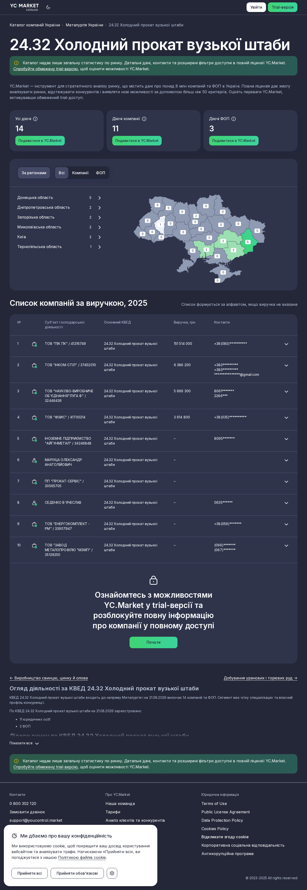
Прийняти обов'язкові (77, 873)
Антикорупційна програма (227, 853)
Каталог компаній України (35, 25)
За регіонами (34, 172)
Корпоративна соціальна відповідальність (242, 845)
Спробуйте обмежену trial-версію (45, 68)
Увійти (256, 7)
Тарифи (113, 811)
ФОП (100, 172)
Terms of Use (214, 803)
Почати (153, 642)
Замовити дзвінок (27, 811)
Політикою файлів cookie (82, 857)
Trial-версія (283, 7)
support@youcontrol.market (36, 820)
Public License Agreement (225, 811)
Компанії (80, 172)
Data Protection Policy (222, 820)
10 (126, 550)
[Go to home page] (25, 7)
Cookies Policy (215, 828)
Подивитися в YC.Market (40, 141)
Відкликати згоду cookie (225, 836)
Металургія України (84, 25)
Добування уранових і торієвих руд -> (260, 678)
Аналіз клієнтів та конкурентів (135, 820)
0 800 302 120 (23, 803)
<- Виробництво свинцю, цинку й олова (49, 678)
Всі (62, 172)
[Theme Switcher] (48, 7)
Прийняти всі (30, 873)
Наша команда (120, 803)
